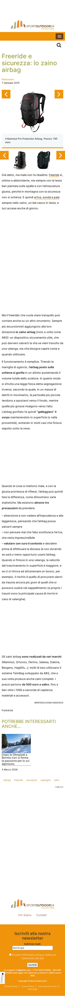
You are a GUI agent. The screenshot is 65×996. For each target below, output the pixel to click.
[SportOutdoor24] (32, 24)
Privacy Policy (11, 986)
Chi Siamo (24, 915)
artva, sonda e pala (46, 197)
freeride (54, 175)
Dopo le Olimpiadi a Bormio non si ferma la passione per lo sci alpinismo (15, 759)
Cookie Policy (27, 986)
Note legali (32, 989)
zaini (56, 780)
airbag (7, 780)
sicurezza (31, 780)
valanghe (45, 780)
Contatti (41, 915)
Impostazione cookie (32, 922)
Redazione (8, 79)
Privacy (2, 979)
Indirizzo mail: (32, 943)
